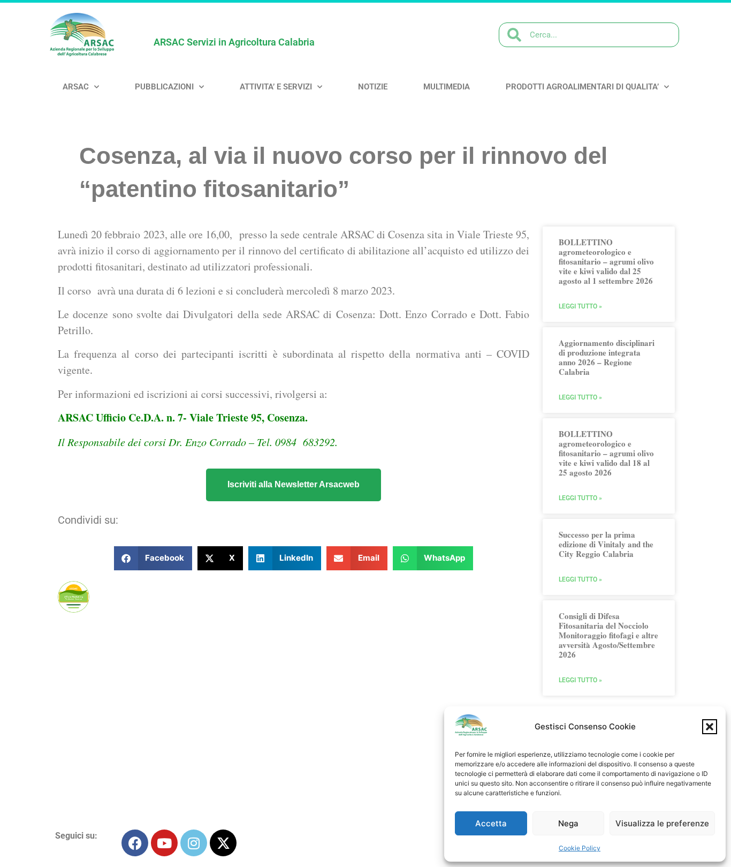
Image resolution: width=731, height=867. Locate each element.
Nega (568, 823)
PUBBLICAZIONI (164, 87)
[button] (709, 726)
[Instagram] (193, 843)
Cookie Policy (579, 848)
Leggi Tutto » (580, 306)
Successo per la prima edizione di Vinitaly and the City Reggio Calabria (606, 544)
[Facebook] (134, 843)
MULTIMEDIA (446, 87)
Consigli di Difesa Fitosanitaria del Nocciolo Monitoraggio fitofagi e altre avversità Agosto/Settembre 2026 (608, 635)
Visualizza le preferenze (662, 823)
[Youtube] (164, 843)
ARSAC (76, 87)
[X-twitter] (223, 843)
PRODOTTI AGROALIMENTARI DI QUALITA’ (582, 87)
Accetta (491, 823)
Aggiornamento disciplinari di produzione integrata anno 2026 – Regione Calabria (606, 357)
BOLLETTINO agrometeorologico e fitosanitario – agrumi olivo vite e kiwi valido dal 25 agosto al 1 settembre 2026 (606, 261)
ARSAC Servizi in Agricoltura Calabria (234, 42)
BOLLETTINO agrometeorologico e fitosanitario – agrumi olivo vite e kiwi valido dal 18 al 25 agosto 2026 (606, 453)
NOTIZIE (372, 87)
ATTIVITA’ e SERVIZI (276, 87)
